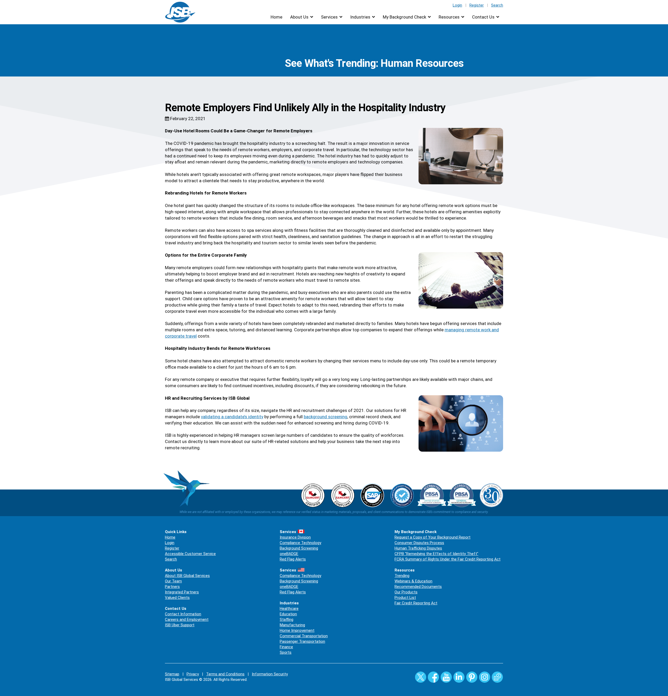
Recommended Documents (418, 586)
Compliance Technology (300, 542)
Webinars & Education (413, 581)
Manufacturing (292, 625)
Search (497, 5)
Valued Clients (177, 597)
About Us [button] (299, 17)
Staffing (286, 619)
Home (276, 17)
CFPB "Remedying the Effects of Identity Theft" (436, 553)
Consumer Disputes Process (419, 542)
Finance (286, 647)
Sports (285, 652)
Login (457, 5)
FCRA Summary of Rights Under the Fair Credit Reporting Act (447, 559)
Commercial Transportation (304, 636)
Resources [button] (449, 17)
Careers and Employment (186, 619)
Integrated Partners (182, 592)
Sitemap (172, 674)
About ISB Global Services (187, 575)
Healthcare (289, 608)
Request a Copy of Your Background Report (432, 537)
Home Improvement (297, 630)
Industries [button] (360, 17)
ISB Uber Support (179, 625)
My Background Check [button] (404, 17)
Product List (405, 597)
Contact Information (183, 614)
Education (288, 614)
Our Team (173, 581)
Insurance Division (295, 537)
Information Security (270, 674)
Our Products (406, 592)
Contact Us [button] (483, 17)
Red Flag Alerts (293, 559)
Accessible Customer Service (190, 553)
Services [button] (329, 17)
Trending (402, 575)
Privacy (193, 674)
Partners (172, 586)
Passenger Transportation (302, 641)
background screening (325, 416)
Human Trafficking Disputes (418, 548)
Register (476, 5)
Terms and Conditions (225, 674)
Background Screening (299, 548)
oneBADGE (289, 553)
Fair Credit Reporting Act (416, 603)
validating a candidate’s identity (232, 416)
